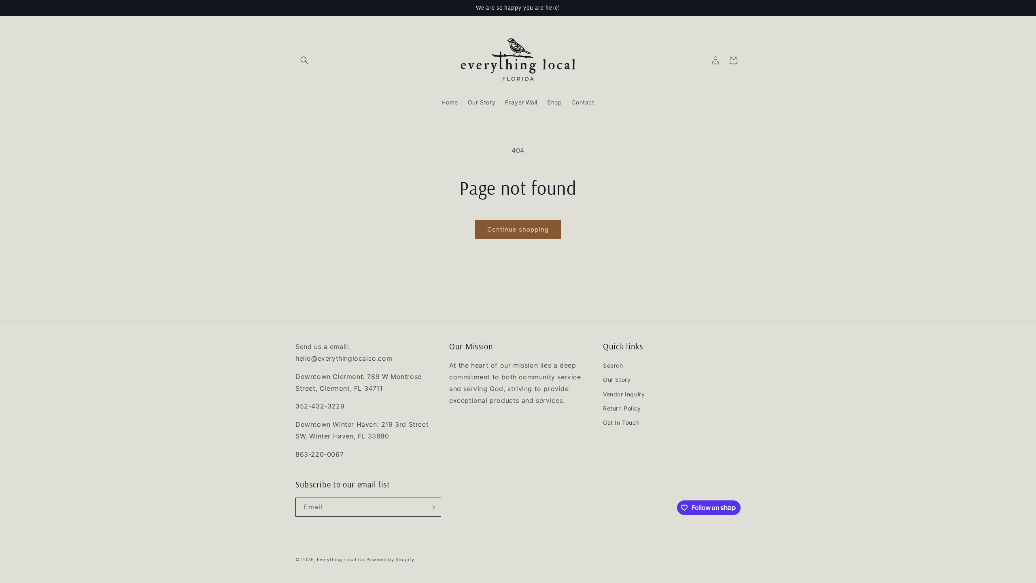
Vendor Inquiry (624, 394)
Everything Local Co (341, 559)
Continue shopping (518, 229)
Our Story (617, 379)
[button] (304, 60)
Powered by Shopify (390, 559)
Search (613, 365)
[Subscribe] (432, 507)
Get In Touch (621, 422)
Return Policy (622, 408)
